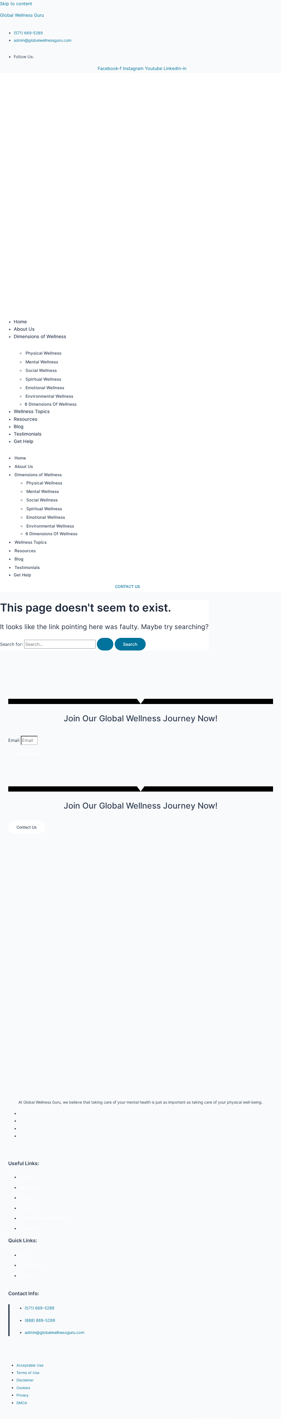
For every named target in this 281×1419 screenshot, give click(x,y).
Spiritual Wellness (43, 379)
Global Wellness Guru (22, 15)
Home (20, 321)
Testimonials (27, 434)
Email (14, 740)
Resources (25, 419)
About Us (24, 329)
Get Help (23, 441)
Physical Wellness (43, 353)
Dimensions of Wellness (40, 336)
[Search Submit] (105, 644)
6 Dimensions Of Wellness (51, 404)
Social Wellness (41, 370)
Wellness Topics (32, 411)
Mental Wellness (42, 361)
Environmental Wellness (49, 396)
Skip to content (16, 3)
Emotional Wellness (45, 387)
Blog (19, 426)
